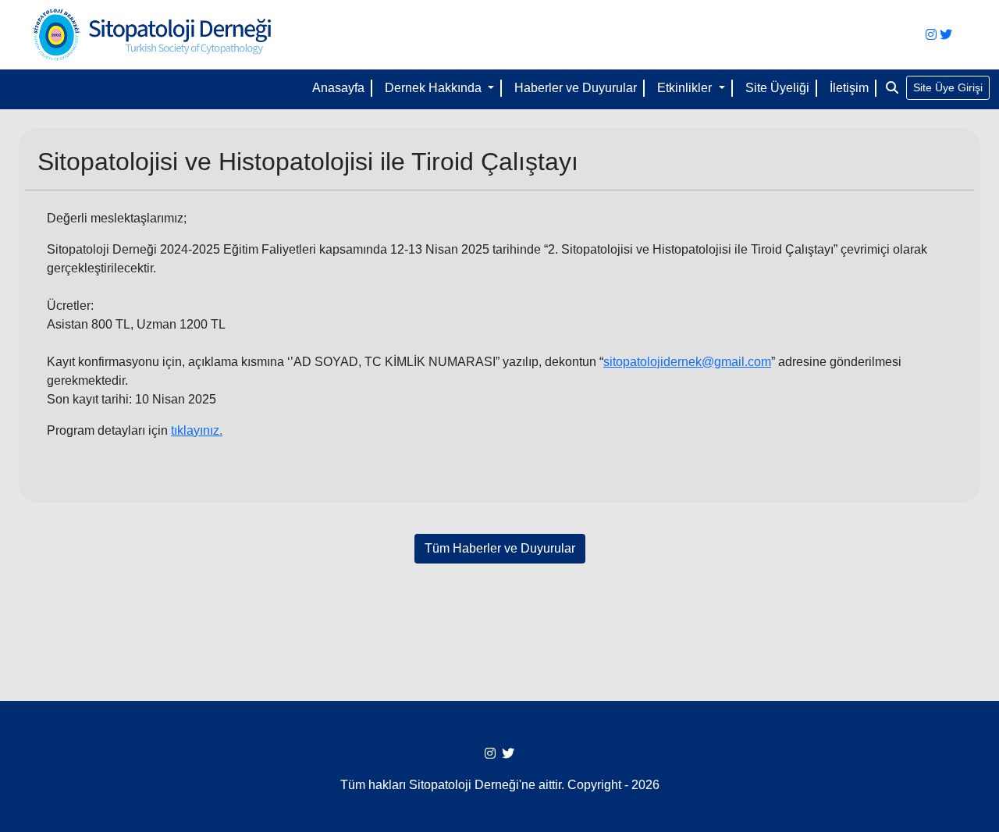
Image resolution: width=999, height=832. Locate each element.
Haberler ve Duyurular (575, 87)
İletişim (849, 87)
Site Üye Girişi (948, 87)
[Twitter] (946, 34)
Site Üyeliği (777, 87)
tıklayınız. (196, 430)
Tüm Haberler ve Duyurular (500, 548)
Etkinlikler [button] (686, 87)
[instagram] (931, 34)
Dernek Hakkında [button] (435, 87)
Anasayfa (338, 87)
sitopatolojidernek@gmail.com (687, 361)
